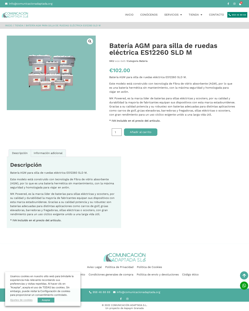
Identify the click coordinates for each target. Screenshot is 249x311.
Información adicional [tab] (48, 153)
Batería (143, 61)
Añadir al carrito (140, 132)
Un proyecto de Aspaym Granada (124, 308)
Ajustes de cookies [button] (21, 300)
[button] (90, 41)
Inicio (129, 14)
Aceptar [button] (46, 300)
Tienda (194, 14)
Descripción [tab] (20, 153)
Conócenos (149, 14)
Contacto (216, 14)
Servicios (171, 14)
